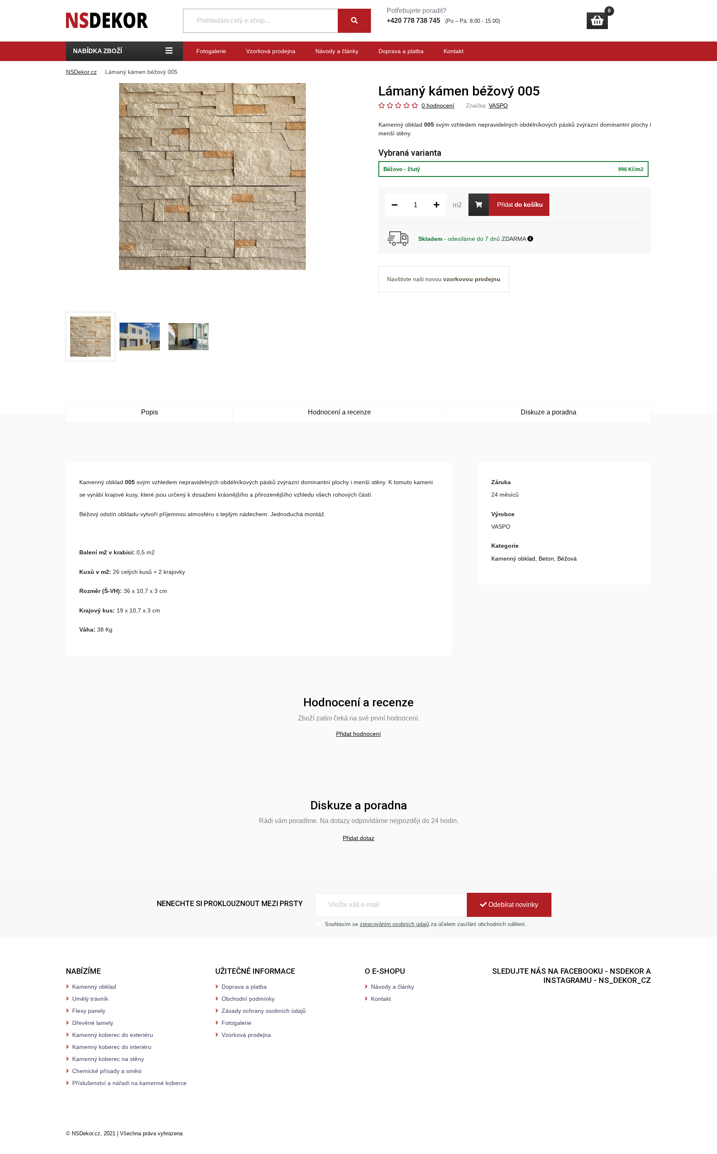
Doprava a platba (401, 51)
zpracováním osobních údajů (394, 924)
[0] (597, 20)
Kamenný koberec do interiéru (111, 1047)
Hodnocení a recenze (339, 412)
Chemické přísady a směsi (106, 1071)
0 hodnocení (438, 105)
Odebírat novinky (512, 904)
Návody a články (336, 51)
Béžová (567, 558)
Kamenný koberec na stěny (108, 1059)
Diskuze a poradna (548, 412)
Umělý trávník (90, 998)
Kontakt (453, 51)
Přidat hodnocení (358, 733)
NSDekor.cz (81, 72)
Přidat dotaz (358, 838)
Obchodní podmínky (248, 998)
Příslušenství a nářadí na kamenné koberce (129, 1083)
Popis (149, 412)
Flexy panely (88, 1010)
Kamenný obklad (513, 558)
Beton (546, 558)
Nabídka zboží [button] (97, 50)
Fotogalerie (211, 51)
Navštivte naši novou (443, 279)
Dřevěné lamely (92, 1022)
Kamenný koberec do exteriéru (112, 1034)
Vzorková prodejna (270, 51)
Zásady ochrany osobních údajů (264, 1010)
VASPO (498, 105)
